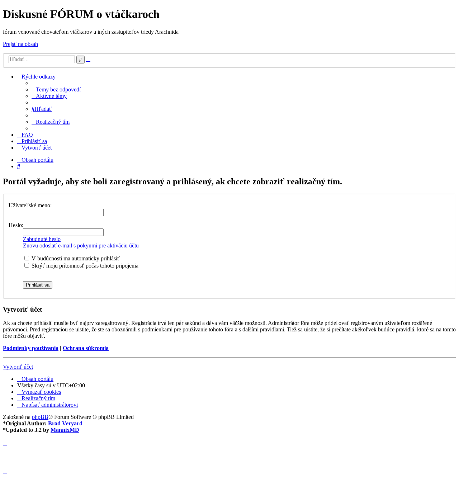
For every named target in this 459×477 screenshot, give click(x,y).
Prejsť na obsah (20, 44)
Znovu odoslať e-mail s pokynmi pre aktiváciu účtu (81, 245)
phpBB (40, 417)
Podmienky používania (30, 348)
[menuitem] (56, 89)
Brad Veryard (65, 423)
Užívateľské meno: (30, 205)
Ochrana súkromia (86, 348)
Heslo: (16, 225)
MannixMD (65, 430)
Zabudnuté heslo (42, 239)
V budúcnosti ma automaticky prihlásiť (75, 258)
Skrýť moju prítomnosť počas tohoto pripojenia (84, 266)
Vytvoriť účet (18, 367)
